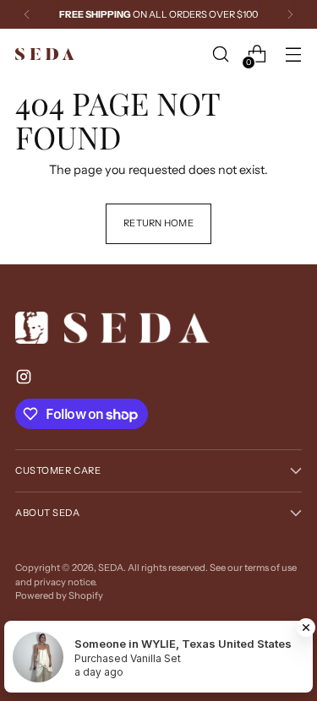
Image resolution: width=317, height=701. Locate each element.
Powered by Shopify (59, 595)
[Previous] (27, 14)
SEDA (110, 567)
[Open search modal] (220, 54)
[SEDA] (44, 54)
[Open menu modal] (293, 54)
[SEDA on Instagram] (25, 379)
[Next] (290, 14)
